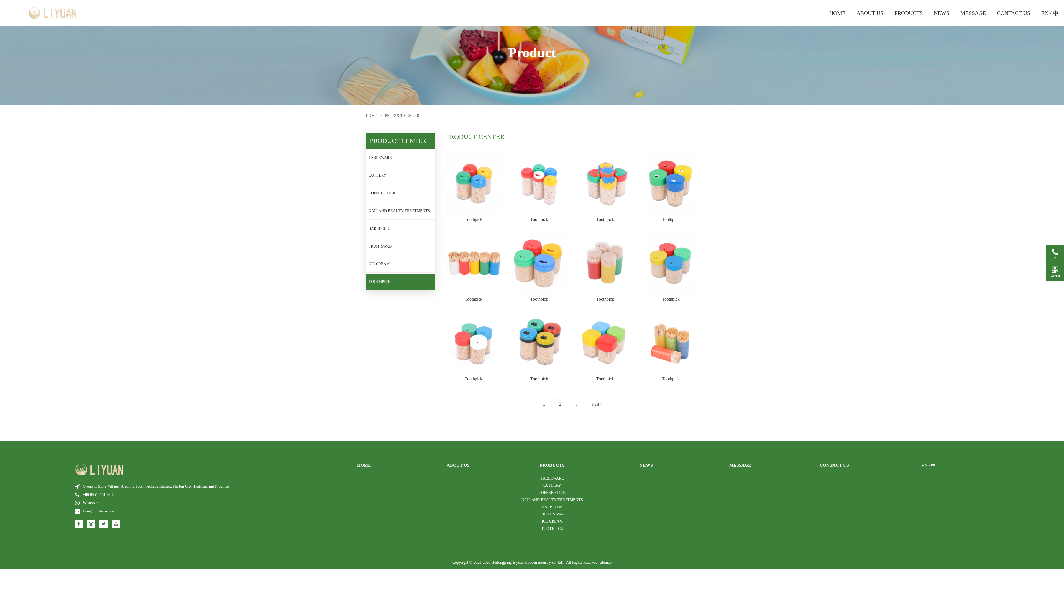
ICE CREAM (379, 264)
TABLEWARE (380, 158)
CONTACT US (1013, 13)
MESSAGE (973, 13)
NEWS (941, 13)
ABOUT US (869, 13)
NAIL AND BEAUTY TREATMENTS (399, 211)
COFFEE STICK (382, 193)
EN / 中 (1049, 13)
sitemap (606, 562)
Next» (596, 404)
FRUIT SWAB (380, 246)
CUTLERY (377, 175)
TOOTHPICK (380, 282)
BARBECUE (379, 228)
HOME (837, 13)
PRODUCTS (908, 13)
